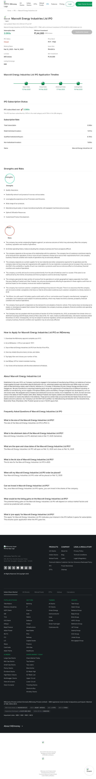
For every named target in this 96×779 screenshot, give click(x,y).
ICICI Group (75, 634)
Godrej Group (75, 630)
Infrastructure (30, 627)
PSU (27, 634)
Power (28, 624)
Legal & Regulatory (80, 558)
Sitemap (64, 569)
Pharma (29, 610)
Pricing (62, 4)
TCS (5, 617)
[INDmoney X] (13, 567)
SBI (5, 614)
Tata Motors (8, 604)
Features (54, 4)
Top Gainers (30, 661)
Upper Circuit (30, 678)
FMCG (28, 617)
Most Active (30, 668)
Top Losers (30, 665)
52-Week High (31, 671)
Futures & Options (55, 562)
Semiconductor (54, 614)
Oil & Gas (29, 647)
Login (70, 4)
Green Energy (53, 610)
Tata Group (75, 604)
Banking (29, 604)
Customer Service (67, 562)
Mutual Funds (41, 4)
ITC (5, 637)
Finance (29, 644)
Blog (62, 555)
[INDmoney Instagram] (21, 567)
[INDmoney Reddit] (25, 567)
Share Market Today (33, 658)
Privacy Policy (78, 551)
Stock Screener (9, 685)
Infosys (6, 624)
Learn (63, 558)
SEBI (17, 715)
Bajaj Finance (8, 627)
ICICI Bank (7, 620)
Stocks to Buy (30, 688)
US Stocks (22, 4)
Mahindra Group (76, 624)
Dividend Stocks (9, 671)
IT (27, 607)
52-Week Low (30, 675)
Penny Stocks (8, 668)
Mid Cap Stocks (9, 661)
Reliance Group (76, 610)
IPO (47, 4)
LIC (5, 641)
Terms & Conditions (80, 555)
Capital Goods (31, 641)
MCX (31, 715)
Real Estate (30, 630)
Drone (51, 620)
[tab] (11, 593)
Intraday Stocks (31, 692)
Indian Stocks (29, 4)
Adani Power (8, 630)
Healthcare (30, 651)
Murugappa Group (77, 641)
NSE (21, 715)
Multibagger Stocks (10, 678)
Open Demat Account (85, 4)
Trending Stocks (31, 685)
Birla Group (75, 617)
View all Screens (9, 682)
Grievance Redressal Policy (83, 562)
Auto (27, 614)
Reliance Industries (10, 607)
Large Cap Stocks (10, 658)
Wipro (6, 644)
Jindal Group (75, 637)
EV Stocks (52, 607)
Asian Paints (8, 651)
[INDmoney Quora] (29, 567)
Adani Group (75, 607)
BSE (26, 715)
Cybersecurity (53, 627)
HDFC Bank (8, 610)
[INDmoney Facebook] (5, 567)
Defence (29, 620)
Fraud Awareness (67, 566)
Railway (29, 637)
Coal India (7, 647)
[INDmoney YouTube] (17, 567)
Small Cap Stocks (10, 665)
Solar (50, 617)
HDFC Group (75, 620)
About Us (64, 551)
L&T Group (74, 627)
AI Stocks (52, 604)
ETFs (35, 4)
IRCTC (6, 634)
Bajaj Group (75, 614)
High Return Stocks (10, 675)
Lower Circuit (30, 682)
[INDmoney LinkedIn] (9, 567)
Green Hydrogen (54, 624)
